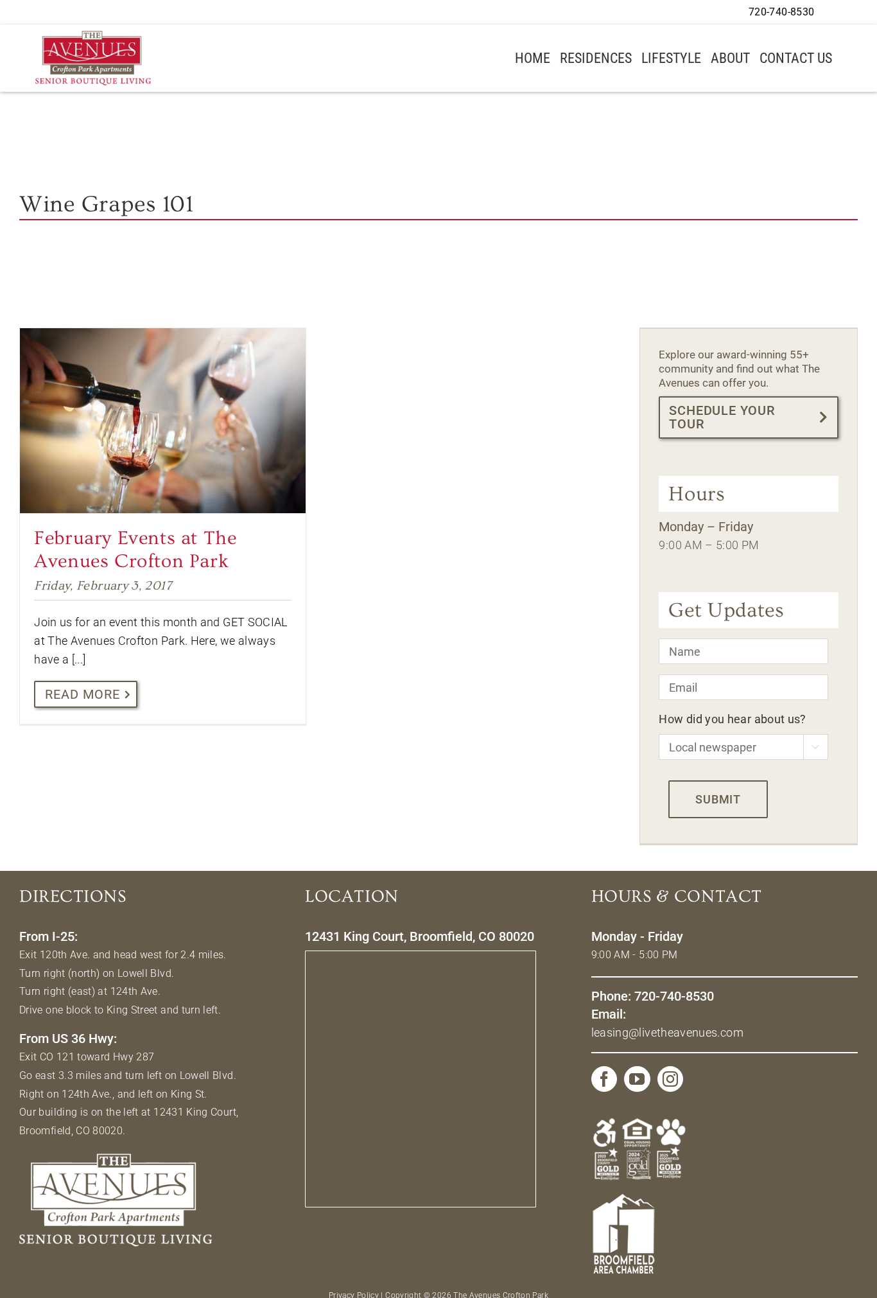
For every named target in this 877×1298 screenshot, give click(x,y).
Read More (82, 694)
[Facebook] (604, 1079)
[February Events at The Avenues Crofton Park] (163, 421)
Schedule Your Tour (722, 417)
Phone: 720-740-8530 (652, 996)
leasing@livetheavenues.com (667, 1032)
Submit (717, 799)
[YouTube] (637, 1079)
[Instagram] (670, 1079)
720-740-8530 (781, 12)
